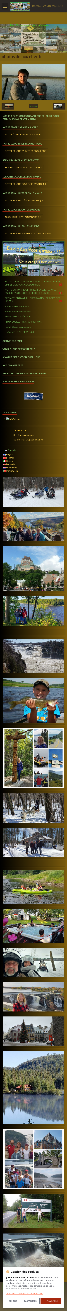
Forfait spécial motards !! (17, 306)
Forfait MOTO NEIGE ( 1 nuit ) (19, 332)
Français (11, 450)
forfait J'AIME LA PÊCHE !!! (18, 316)
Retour (33, 106)
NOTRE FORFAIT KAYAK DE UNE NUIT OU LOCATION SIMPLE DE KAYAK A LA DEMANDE (33, 283)
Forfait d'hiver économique (18, 326)
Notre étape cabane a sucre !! (23, 134)
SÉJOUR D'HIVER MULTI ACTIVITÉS (23, 167)
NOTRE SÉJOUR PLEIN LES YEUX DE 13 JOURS (28, 233)
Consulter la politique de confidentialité (24, 1293)
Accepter (52, 1300)
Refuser (13, 1301)
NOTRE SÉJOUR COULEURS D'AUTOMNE (26, 184)
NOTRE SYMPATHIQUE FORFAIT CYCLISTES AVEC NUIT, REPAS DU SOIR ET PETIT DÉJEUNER (33, 291)
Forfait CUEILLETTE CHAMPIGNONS (23, 321)
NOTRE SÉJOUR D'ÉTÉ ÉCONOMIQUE (24, 200)
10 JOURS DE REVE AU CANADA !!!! (23, 217)
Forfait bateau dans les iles (18, 311)
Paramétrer (30, 1301)
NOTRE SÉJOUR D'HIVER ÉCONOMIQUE (25, 151)
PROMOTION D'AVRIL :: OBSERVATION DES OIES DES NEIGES (33, 299)
